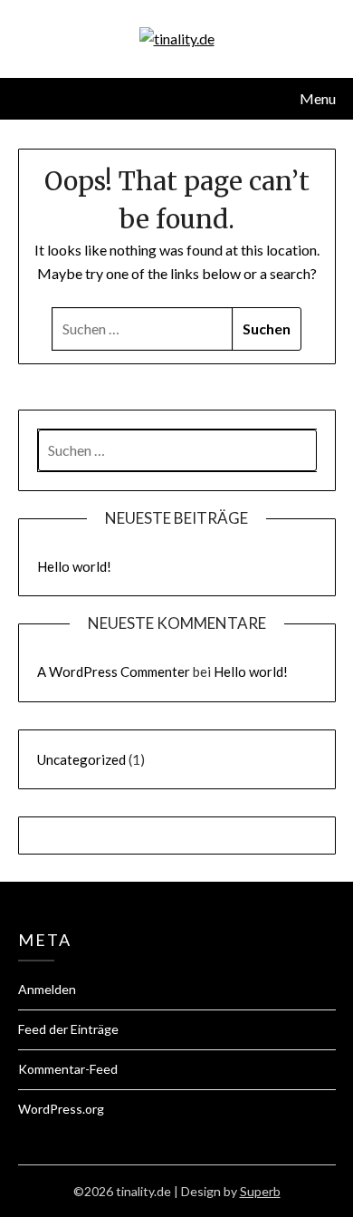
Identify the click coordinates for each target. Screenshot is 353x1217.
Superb (260, 1191)
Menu (318, 98)
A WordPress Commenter (113, 671)
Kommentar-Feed (68, 1069)
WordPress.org (61, 1108)
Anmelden (47, 989)
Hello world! (74, 566)
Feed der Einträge (68, 1029)
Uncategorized (81, 759)
